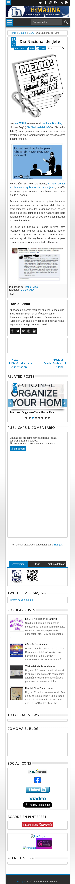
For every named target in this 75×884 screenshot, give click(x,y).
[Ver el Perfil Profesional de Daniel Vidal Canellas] (37, 800)
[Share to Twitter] (18, 406)
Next (10, 403)
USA (31, 289)
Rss (55, 3)
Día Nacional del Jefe (40, 41)
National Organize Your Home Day (32, 412)
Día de (24, 289)
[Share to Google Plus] (22, 406)
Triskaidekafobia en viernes (40, 666)
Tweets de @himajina (21, 600)
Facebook (45, 3)
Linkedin (61, 3)
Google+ (50, 3)
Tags (37, 564)
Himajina (21, 881)
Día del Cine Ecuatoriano (39, 688)
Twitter (40, 3)
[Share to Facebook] (13, 406)
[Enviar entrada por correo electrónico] (11, 294)
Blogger (58, 544)
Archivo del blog (56, 564)
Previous (64, 403)
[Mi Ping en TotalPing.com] (44, 847)
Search (65, 22)
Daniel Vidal (31, 287)
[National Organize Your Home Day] (37, 396)
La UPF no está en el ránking (41, 618)
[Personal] (29, 847)
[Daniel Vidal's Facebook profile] (37, 782)
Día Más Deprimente (36, 644)
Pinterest (66, 3)
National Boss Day (52, 123)
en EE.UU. (20, 123)
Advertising (18, 564)
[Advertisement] (41, 345)
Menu (8, 2)
